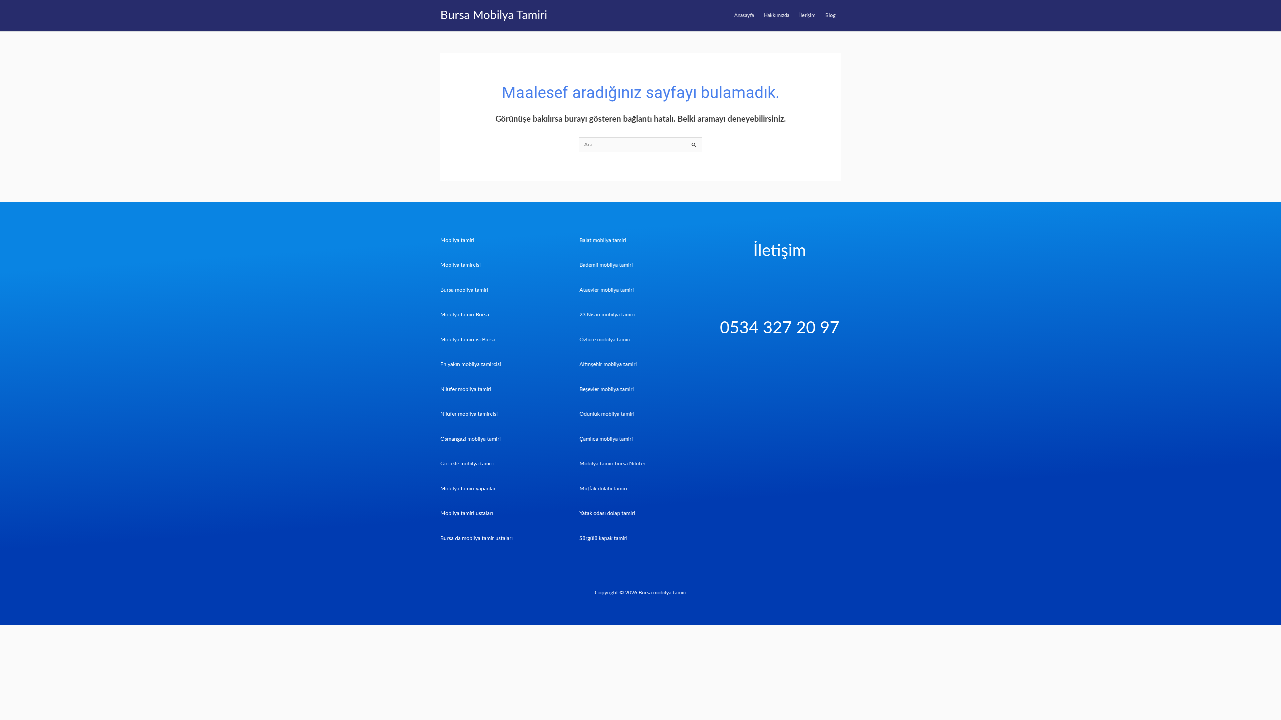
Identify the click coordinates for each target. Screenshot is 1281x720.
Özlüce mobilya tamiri (604, 339)
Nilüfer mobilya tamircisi (469, 414)
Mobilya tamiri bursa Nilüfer (612, 463)
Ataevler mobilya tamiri (606, 290)
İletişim (807, 15)
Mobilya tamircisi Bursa (467, 339)
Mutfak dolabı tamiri (603, 488)
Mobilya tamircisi (460, 265)
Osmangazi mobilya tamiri (470, 439)
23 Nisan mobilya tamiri (607, 314)
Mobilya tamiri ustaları (466, 513)
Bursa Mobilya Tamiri (493, 15)
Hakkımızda (776, 15)
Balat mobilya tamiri (602, 240)
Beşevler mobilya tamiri (606, 389)
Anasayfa (744, 15)
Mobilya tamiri (457, 240)
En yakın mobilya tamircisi (470, 364)
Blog (830, 15)
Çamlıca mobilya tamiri (606, 439)
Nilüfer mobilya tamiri (465, 389)
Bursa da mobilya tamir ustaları (476, 538)
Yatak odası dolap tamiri (607, 513)
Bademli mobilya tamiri (606, 265)
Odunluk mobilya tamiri (606, 414)
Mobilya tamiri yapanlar (468, 488)
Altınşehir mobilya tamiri (608, 364)
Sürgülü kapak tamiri (603, 538)
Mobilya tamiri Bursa (464, 314)
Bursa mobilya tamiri (464, 290)
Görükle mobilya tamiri (467, 463)
